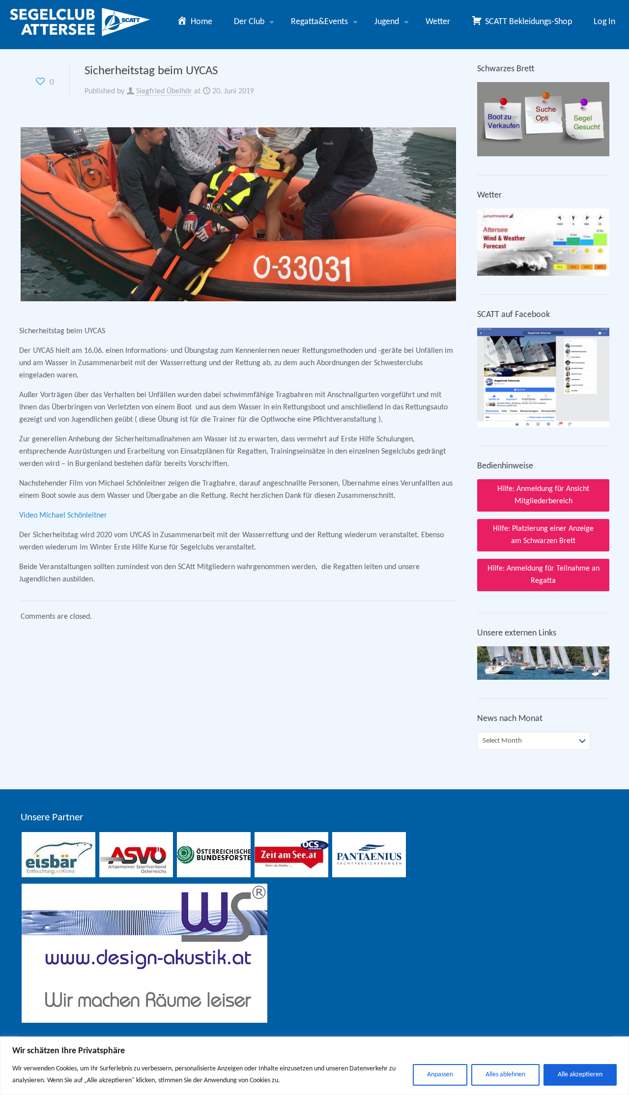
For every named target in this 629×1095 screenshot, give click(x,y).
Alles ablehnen (505, 1074)
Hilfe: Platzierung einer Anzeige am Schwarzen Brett (543, 535)
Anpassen (440, 1074)
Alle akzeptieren (580, 1074)
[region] (314, 1066)
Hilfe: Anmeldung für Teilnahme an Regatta (543, 575)
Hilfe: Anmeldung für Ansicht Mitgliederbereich (543, 495)
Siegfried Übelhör (164, 91)
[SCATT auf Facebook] (543, 425)
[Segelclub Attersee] (80, 22)
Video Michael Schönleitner (63, 515)
